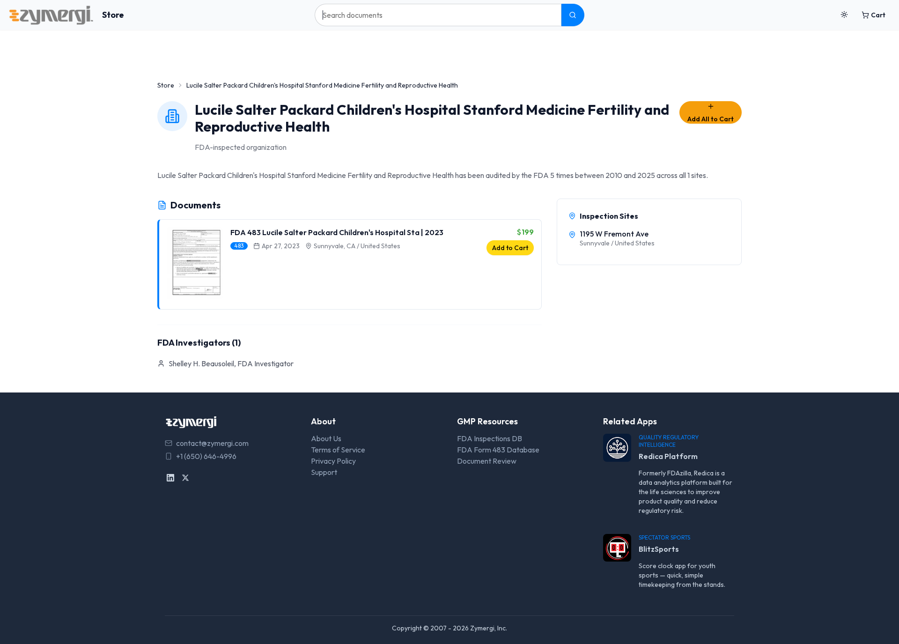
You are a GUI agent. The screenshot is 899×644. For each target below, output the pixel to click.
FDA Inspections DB (489, 438)
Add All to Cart (710, 119)
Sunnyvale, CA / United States (357, 246)
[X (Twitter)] (185, 477)
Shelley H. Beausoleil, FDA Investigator (231, 363)
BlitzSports (659, 549)
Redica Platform (668, 456)
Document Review (486, 461)
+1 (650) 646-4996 (206, 456)
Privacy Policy (333, 461)
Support (324, 472)
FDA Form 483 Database (498, 449)
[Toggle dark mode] (844, 14)
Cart (878, 15)
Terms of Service (338, 449)
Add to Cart (510, 248)
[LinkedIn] (170, 477)
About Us (326, 438)
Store (113, 14)
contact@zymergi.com (212, 443)
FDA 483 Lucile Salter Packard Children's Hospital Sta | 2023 (336, 232)
